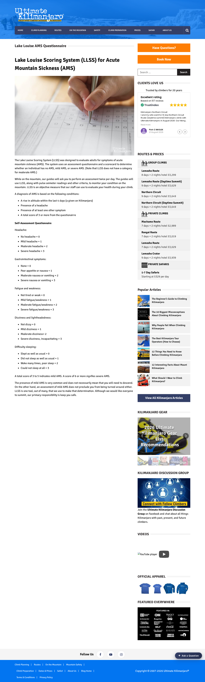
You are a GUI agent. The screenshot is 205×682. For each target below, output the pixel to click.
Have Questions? (164, 48)
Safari (60, 671)
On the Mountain (53, 664)
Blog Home (86, 671)
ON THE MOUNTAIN (77, 30)
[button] (185, 132)
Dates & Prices (45, 671)
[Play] (164, 554)
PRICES (137, 30)
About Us (72, 671)
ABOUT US (167, 30)
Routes (37, 664)
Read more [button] (145, 125)
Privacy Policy (46, 677)
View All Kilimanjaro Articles (164, 398)
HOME (20, 30)
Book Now (164, 59)
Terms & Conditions (26, 677)
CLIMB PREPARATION (117, 30)
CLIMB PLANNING (39, 30)
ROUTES (57, 30)
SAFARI (152, 30)
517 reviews (157, 100)
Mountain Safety (74, 664)
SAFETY (97, 30)
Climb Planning (22, 664)
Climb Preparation (25, 671)
